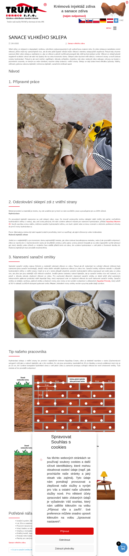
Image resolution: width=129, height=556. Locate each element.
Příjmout (64, 531)
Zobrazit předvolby (64, 548)
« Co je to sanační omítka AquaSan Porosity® (28, 550)
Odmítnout (64, 539)
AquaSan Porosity (104, 281)
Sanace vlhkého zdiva (17, 543)
